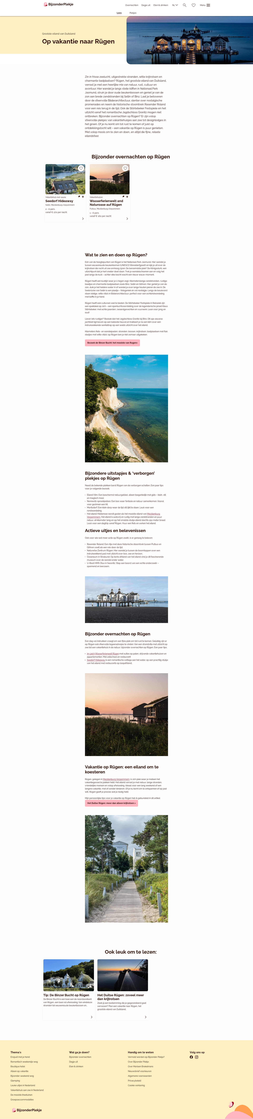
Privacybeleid (134, 1080)
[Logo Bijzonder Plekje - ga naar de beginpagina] (58, 5)
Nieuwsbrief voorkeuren (139, 1071)
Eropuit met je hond (20, 1057)
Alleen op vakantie (19, 1071)
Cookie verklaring (136, 1085)
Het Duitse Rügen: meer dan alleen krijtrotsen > (111, 803)
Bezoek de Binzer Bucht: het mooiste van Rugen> (112, 343)
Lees (119, 13)
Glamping (15, 1080)
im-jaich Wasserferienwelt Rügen (103, 653)
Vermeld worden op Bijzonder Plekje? (146, 1057)
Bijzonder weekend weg (22, 1076)
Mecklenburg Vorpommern (116, 779)
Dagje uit (145, 5)
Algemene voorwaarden (140, 1076)
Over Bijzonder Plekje (138, 1061)
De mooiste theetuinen (21, 1095)
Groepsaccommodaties (22, 1099)
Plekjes (133, 13)
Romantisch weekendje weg (24, 1061)
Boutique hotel (18, 1066)
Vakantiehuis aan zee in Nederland (27, 1090)
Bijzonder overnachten (80, 1057)
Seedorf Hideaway (96, 660)
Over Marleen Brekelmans (140, 1066)
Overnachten (131, 5)
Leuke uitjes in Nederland (23, 1085)
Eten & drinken (161, 5)
